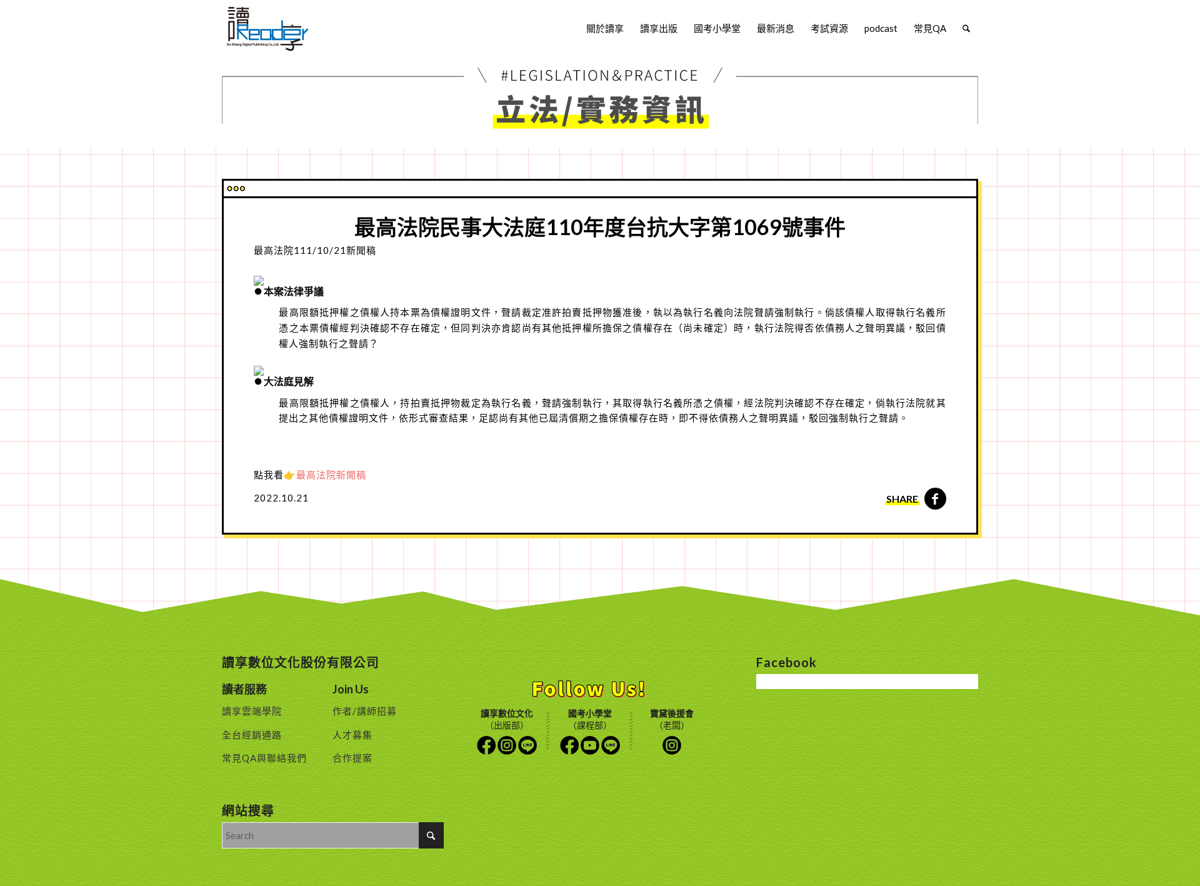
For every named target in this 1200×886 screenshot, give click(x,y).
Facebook (486, 745)
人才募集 (352, 734)
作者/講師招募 (364, 711)
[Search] (966, 28)
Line (527, 745)
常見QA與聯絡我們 (264, 757)
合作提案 (352, 757)
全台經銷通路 (252, 734)
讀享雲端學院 (252, 711)
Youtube (590, 745)
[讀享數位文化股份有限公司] (267, 28)
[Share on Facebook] (935, 499)
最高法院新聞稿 (332, 474)
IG (507, 745)
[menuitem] (605, 28)
